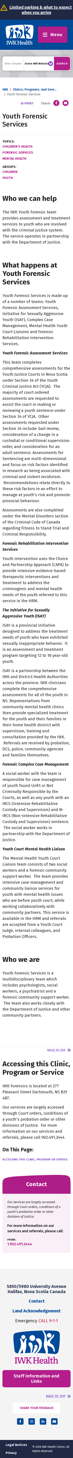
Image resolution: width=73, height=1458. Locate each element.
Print (29, 103)
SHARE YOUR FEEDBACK (37, 1408)
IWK (5, 89)
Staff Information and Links (36, 1378)
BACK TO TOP (55, 1396)
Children (9, 172)
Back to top (56, 1050)
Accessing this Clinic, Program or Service (35, 1159)
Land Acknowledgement (37, 1311)
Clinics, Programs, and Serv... (35, 89)
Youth (7, 178)
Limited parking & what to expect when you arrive (41, 10)
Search (62, 63)
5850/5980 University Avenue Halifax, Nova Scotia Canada (36, 1289)
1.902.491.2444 (19, 1244)
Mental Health (14, 158)
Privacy (11, 1453)
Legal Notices (16, 1445)
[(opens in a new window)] (56, 103)
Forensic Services (17, 152)
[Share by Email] (65, 103)
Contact (37, 1301)
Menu (56, 34)
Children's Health (17, 146)
